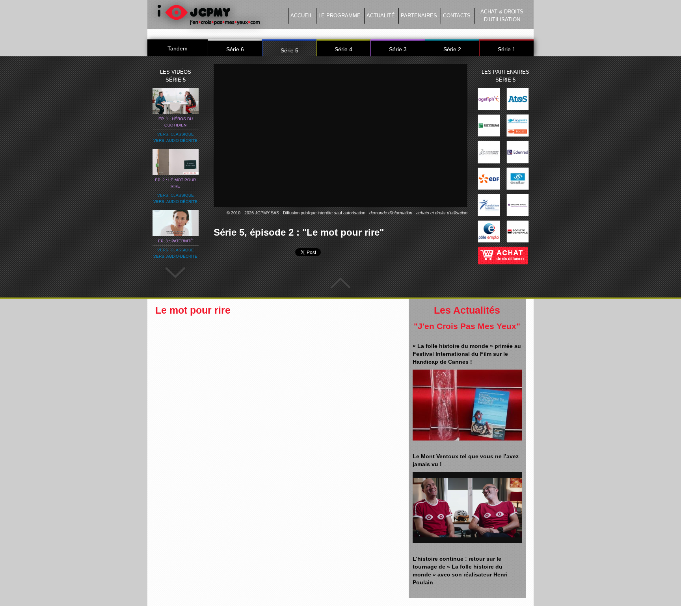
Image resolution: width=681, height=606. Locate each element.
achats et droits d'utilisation (441, 212)
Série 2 (452, 49)
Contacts (457, 16)
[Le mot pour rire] (176, 161)
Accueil (301, 16)
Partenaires (419, 16)
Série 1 (506, 49)
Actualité (381, 16)
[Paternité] (176, 222)
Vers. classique (175, 134)
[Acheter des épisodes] (503, 253)
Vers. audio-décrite (175, 140)
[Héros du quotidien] (176, 100)
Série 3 (398, 49)
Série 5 (289, 50)
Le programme (339, 16)
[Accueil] (208, 17)
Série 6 (235, 49)
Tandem (177, 48)
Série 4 (343, 49)
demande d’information (390, 212)
